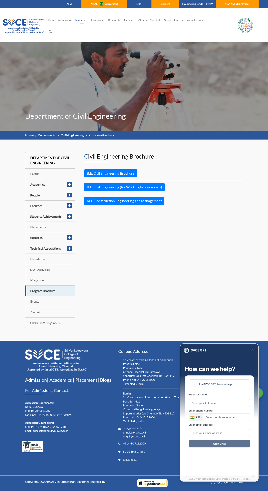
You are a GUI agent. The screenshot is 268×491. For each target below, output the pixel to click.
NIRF (139, 3)
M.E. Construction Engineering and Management (124, 201)
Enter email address (201, 424)
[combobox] (196, 417)
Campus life (98, 20)
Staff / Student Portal (237, 3)
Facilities (36, 206)
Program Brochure (42, 291)
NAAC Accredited (104, 3)
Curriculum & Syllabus (45, 323)
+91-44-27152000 (134, 443)
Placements (38, 227)
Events (34, 301)
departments (47, 135)
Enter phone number (201, 410)
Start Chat (219, 443)
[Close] (252, 350)
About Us (155, 20)
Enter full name (198, 394)
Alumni (142, 20)
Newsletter (38, 259)
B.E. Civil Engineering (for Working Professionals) (124, 187)
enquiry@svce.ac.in (134, 436)
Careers (165, 3)
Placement (129, 20)
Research (114, 20)
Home (51, 20)
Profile (34, 174)
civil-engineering (72, 135)
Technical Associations (45, 248)
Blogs (105, 380)
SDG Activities (40, 269)
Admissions (65, 20)
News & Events (173, 20)
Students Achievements (46, 216)
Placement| (87, 380)
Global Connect (195, 20)
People (35, 195)
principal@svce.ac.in (135, 432)
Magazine (37, 280)
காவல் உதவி (130, 459)
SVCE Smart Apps (134, 451)
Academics (81, 20)
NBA (69, 3)
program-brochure (101, 135)
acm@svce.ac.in (132, 428)
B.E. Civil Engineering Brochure (111, 173)
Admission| (37, 380)
